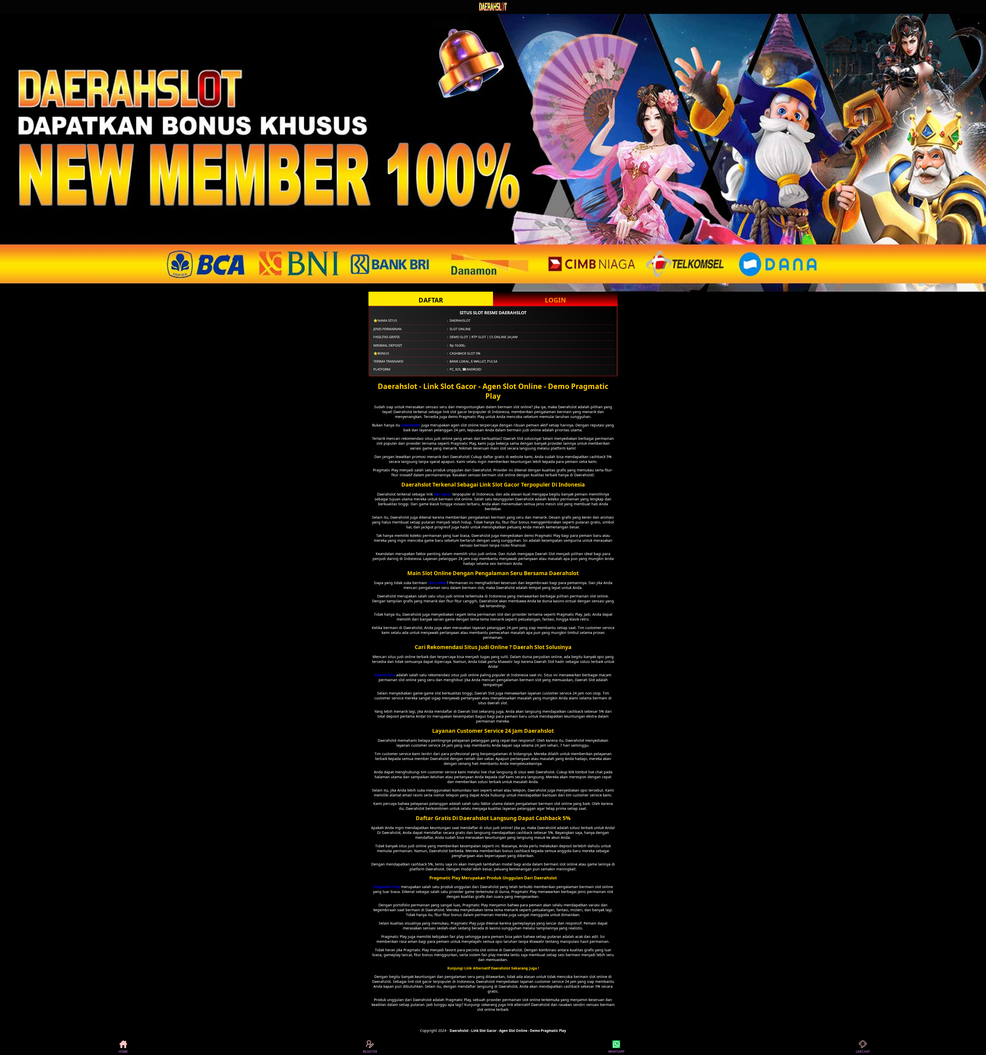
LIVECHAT (863, 1051)
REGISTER (370, 1051)
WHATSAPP (616, 1051)
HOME (123, 1051)
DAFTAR (431, 300)
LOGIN (555, 300)
